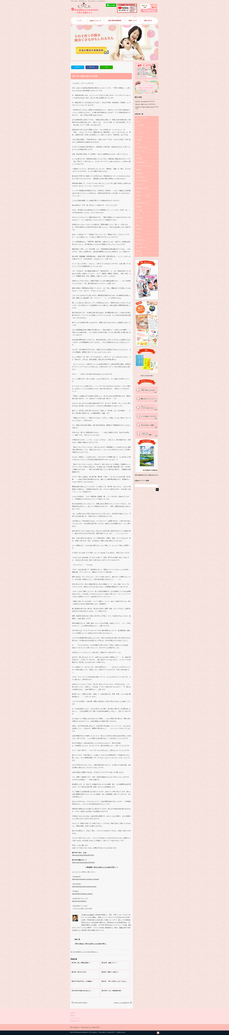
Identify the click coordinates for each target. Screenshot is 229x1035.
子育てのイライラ (140, 184)
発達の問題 (138, 229)
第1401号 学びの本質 (141, 101)
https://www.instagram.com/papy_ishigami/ (85, 879)
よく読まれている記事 (141, 147)
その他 (73, 951)
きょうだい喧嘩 (139, 125)
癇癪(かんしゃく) (140, 225)
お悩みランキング (95, 20)
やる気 (137, 143)
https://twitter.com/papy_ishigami (82, 894)
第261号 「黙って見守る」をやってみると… (115, 981)
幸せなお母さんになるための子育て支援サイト (85, 8)
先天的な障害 (139, 158)
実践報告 (138, 192)
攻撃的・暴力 (139, 217)
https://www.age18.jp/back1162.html (83, 862)
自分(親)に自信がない (141, 240)
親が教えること (94, 951)
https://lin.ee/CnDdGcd (79, 901)
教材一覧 (77, 939)
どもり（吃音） (139, 136)
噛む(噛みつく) (139, 169)
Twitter (78, 67)
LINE (106, 67)
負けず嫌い (138, 251)
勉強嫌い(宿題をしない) (141, 162)
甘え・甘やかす (139, 221)
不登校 (137, 154)
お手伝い (138, 121)
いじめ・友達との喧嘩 (141, 117)
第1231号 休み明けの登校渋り (80, 1002)
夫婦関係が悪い (139, 173)
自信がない (138, 236)
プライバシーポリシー (76, 1018)
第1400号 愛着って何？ (141, 104)
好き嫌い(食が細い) (140, 177)
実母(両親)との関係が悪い (142, 188)
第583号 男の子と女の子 (79, 972)
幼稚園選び (138, 206)
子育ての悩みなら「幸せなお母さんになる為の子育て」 (85, 1027)
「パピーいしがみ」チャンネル (82, 908)
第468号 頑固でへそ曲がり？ (110, 972)
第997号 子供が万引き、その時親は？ (82, 981)
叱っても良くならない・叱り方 (143, 166)
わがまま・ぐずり (140, 151)
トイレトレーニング (141, 132)
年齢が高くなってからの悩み (83, 951)
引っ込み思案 (139, 210)
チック (137, 129)
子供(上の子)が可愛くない (142, 180)
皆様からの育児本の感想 (147, 375)
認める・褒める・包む (141, 247)
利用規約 (73, 1012)
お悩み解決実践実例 (114, 20)
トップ (79, 20)
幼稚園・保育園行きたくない (143, 203)
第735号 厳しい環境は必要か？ (81, 962)
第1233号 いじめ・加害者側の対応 (111, 990)
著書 (120, 927)
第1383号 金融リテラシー (109, 962)
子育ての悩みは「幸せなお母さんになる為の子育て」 (91, 943)
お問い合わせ (149, 20)
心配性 (137, 214)
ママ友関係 (138, 140)
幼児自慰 (138, 199)
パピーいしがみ (87, 915)
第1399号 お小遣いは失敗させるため (144, 107)
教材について (132, 20)
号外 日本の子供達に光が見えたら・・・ (83, 990)
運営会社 (73, 1015)
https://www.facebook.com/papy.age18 (84, 886)
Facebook (92, 67)
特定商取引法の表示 (75, 1020)
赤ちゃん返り (139, 255)
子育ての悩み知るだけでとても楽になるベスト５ (146, 475)
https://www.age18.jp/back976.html (83, 855)
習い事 (137, 232)
